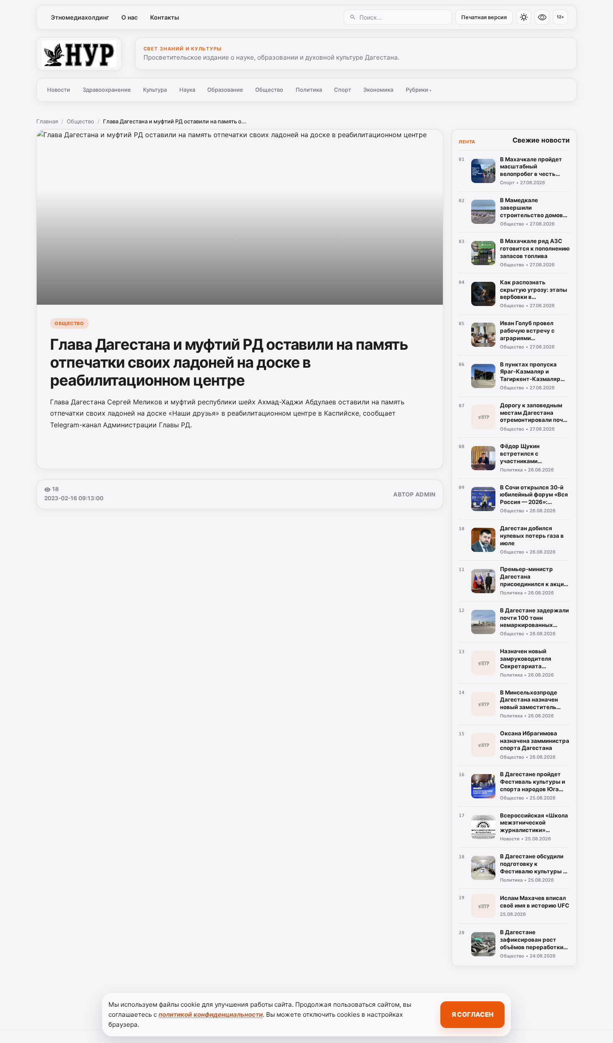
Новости (58, 89)
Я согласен (472, 1014)
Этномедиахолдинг (80, 17)
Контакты (164, 17)
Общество (269, 89)
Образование (225, 89)
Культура (155, 89)
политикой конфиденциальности (210, 1014)
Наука (187, 89)
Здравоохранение (107, 89)
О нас (129, 17)
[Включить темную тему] (523, 17)
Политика (309, 89)
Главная (47, 121)
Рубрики (419, 89)
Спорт (342, 89)
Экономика (378, 89)
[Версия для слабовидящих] (542, 17)
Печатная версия (484, 17)
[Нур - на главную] (79, 53)
